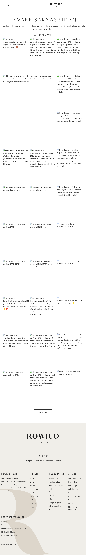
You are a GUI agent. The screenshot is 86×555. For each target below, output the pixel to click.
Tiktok (58, 460)
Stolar (32, 482)
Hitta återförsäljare (9, 535)
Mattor (32, 507)
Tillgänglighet (54, 509)
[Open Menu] (3, 5)
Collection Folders (75, 500)
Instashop (72, 503)
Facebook (49, 460)
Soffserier (34, 489)
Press (70, 493)
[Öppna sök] (8, 5)
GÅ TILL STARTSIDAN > (43, 35)
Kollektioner (73, 489)
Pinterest (39, 460)
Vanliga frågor (55, 482)
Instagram (28, 460)
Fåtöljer (33, 493)
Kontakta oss (54, 478)
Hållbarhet (72, 482)
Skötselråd (53, 495)
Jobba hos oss (74, 496)
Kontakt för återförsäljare (11, 525)
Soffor (32, 485)
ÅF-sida (4, 521)
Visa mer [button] (43, 412)
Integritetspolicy (55, 502)
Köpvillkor (53, 499)
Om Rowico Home (75, 478)
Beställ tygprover (56, 485)
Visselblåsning (55, 506)
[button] (16, 55)
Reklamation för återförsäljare (13, 528)
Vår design (72, 485)
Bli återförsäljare (8, 532)
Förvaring (34, 496)
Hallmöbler (34, 500)
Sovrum (33, 503)
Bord (32, 478)
